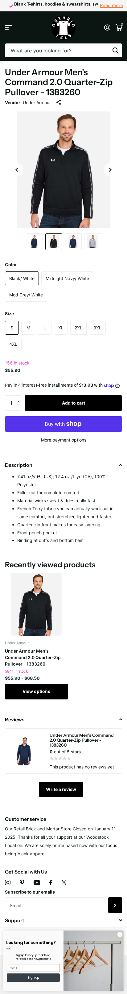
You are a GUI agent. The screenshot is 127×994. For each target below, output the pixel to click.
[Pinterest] (22, 882)
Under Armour (37, 102)
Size (9, 313)
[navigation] (16, 169)
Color (11, 264)
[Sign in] (107, 27)
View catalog (8, 27)
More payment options (63, 439)
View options (36, 691)
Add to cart (73, 402)
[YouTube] (37, 882)
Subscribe (115, 905)
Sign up (33, 978)
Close (63, 920)
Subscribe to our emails (30, 891)
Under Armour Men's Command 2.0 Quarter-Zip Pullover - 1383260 (33, 657)
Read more (111, 5)
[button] (19, 397)
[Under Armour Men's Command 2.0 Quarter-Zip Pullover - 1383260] (36, 604)
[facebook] (50, 882)
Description (18, 465)
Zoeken (115, 50)
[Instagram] (7, 882)
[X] (64, 882)
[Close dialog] (120, 934)
